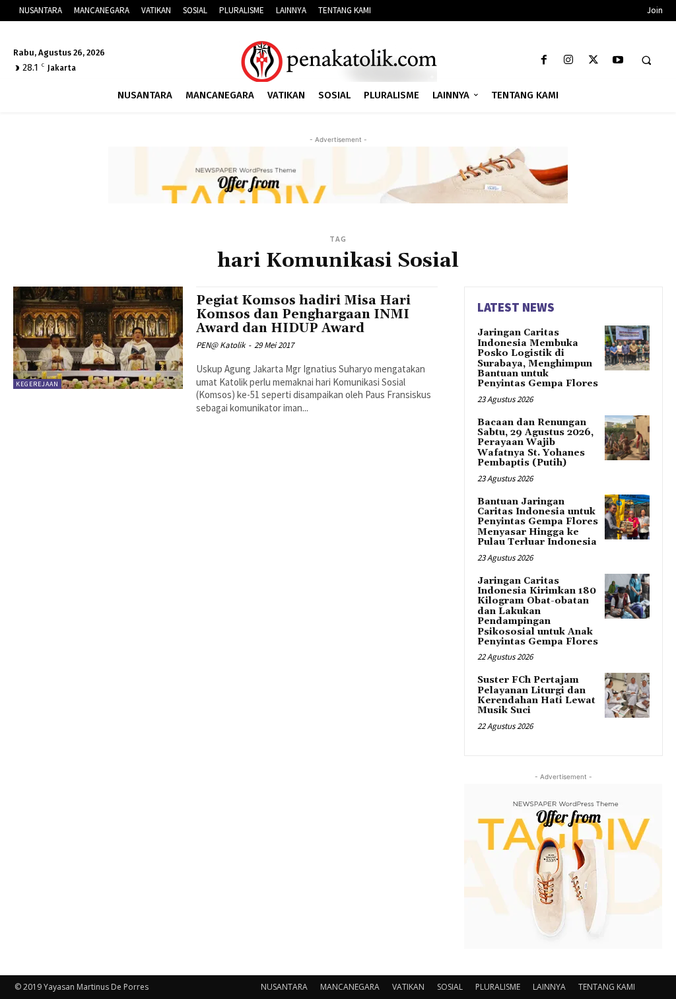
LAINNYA (549, 986)
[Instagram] (569, 60)
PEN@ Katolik (220, 345)
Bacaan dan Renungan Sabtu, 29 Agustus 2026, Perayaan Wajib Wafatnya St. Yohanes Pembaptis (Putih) (535, 443)
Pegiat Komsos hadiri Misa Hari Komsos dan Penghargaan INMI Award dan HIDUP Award (303, 314)
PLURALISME (497, 986)
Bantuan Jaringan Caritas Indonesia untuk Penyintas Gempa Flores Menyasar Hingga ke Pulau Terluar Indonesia (537, 522)
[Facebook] (544, 60)
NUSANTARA (284, 986)
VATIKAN (408, 986)
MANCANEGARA (350, 986)
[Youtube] (617, 60)
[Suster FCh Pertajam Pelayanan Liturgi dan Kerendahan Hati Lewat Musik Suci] (627, 695)
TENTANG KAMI (606, 986)
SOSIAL (450, 986)
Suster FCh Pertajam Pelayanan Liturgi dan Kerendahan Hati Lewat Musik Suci (536, 695)
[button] (646, 60)
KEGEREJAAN (37, 384)
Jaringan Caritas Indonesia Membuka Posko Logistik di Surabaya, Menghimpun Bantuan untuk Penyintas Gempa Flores (537, 358)
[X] (593, 60)
